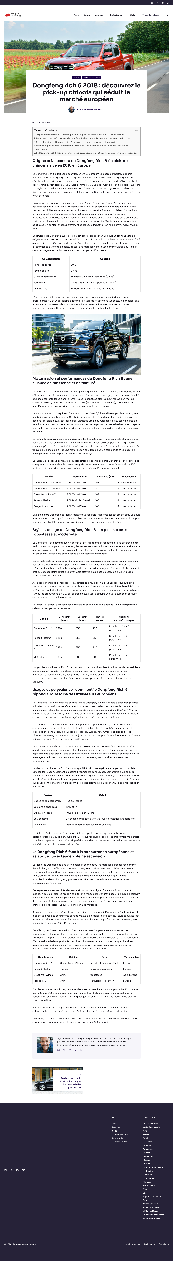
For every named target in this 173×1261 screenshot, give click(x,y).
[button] (166, 15)
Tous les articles (119, 1142)
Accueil (115, 1123)
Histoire (86, 15)
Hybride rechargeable (153, 1167)
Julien (100, 110)
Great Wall (129, 224)
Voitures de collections (153, 1214)
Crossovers (148, 1156)
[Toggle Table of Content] (135, 130)
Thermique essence (152, 1204)
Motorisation (116, 15)
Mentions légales (132, 1244)
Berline (146, 1134)
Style (132, 15)
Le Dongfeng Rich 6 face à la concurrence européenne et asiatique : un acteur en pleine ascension (86, 153)
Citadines (147, 1145)
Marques (99, 15)
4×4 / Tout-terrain (151, 1127)
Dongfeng (41, 173)
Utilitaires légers (150, 1211)
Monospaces (148, 1182)
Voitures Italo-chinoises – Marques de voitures (103, 1011)
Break (145, 1138)
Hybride (146, 1163)
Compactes (148, 1149)
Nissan (98, 192)
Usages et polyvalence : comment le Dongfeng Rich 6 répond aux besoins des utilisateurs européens (82, 147)
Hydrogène (148, 1171)
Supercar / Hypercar (152, 1196)
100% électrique (150, 1123)
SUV (145, 1200)
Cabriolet (147, 1142)
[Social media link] (152, 3)
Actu (76, 15)
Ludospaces (148, 1178)
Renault (107, 192)
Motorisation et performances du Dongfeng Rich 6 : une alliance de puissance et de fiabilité (83, 138)
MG (64, 593)
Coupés (146, 1153)
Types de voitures (150, 15)
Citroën (120, 246)
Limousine (147, 1174)
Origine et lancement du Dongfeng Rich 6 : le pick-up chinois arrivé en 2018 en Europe (80, 134)
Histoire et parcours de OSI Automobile (88, 1022)
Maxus (136, 590)
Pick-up (76, 77)
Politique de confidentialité (156, 1244)
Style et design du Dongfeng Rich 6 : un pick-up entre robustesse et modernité (76, 142)
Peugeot (128, 192)
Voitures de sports (151, 1218)
